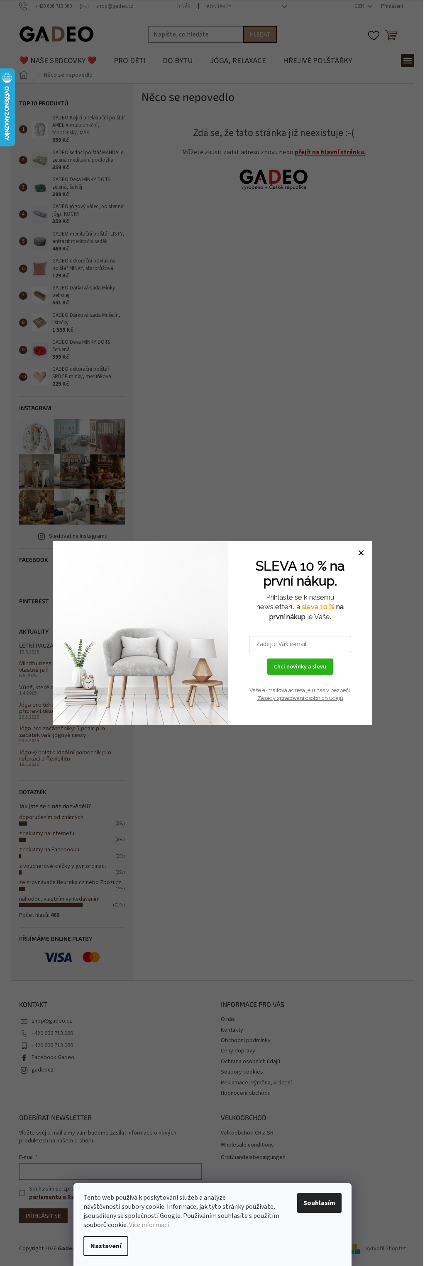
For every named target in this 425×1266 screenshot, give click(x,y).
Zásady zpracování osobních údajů (300, 698)
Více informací (149, 1225)
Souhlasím (319, 1203)
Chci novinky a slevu (300, 666)
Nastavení (105, 1246)
